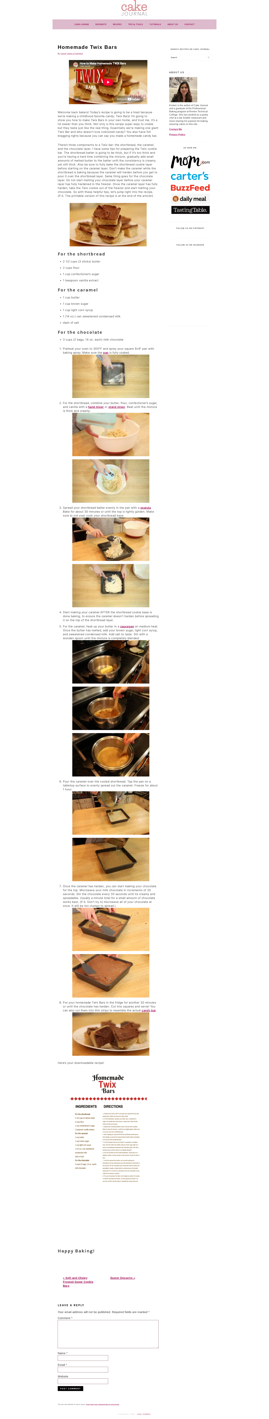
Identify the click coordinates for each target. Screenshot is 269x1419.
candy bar (149, 1010)
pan (105, 352)
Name (63, 1353)
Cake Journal (144, 1414)
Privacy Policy (177, 134)
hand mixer (96, 407)
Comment (65, 1318)
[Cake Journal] (134, 17)
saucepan (127, 626)
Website (63, 1376)
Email (62, 1364)
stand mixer (116, 407)
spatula (145, 507)
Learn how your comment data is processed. (103, 1404)
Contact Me (175, 129)
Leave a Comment (75, 53)
